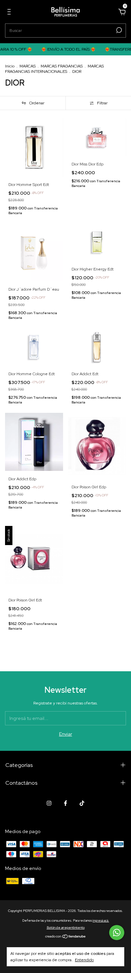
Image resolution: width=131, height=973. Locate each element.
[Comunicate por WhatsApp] (116, 932)
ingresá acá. (101, 920)
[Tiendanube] (66, 937)
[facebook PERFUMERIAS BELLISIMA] (65, 803)
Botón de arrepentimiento (66, 927)
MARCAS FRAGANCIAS (62, 66)
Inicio (9, 66)
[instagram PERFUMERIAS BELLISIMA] (49, 803)
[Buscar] (118, 30)
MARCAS (27, 66)
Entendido (84, 960)
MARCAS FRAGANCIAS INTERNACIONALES (54, 68)
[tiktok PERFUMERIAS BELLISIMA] (82, 803)
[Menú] (10, 12)
